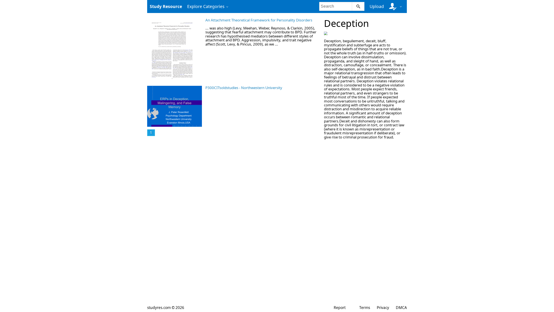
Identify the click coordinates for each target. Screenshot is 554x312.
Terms (364, 307)
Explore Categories (205, 6)
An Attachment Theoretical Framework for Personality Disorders (258, 20)
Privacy (383, 307)
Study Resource (166, 6)
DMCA (401, 307)
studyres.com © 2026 (165, 307)
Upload (377, 6)
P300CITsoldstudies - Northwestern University (243, 87)
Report (340, 307)
